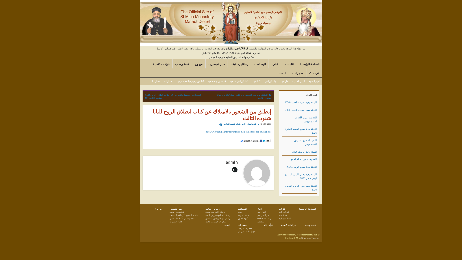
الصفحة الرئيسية (309, 64)
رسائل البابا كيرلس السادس (217, 218)
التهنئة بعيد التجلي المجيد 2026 (301, 110)
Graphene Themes (310, 238)
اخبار (276, 64)
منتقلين (260, 221)
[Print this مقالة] (220, 124)
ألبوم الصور (243, 218)
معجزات (298, 73)
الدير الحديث (298, 81)
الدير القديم (314, 81)
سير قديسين (217, 64)
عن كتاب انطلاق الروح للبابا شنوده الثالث (242, 123)
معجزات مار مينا (245, 228)
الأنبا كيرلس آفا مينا (239, 81)
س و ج (199, 64)
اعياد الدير (261, 212)
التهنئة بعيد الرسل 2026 (304, 151)
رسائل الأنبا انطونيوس (215, 212)
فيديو (240, 212)
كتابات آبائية (284, 212)
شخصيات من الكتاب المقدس (182, 218)
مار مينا (284, 81)
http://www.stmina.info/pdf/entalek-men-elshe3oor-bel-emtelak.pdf (238, 131)
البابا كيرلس (271, 81)
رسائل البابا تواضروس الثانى (217, 215)
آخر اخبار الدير (263, 215)
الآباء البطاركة (175, 221)
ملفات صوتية (243, 215)
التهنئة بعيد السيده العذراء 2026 (301, 102)
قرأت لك (314, 73)
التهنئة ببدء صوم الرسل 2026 (302, 167)
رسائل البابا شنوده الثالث (216, 221)
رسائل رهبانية (240, 64)
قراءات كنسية (161, 64)
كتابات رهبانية (285, 218)
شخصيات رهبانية (176, 212)
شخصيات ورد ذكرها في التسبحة (183, 215)
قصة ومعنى (182, 64)
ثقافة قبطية (284, 215)
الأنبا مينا (257, 81)
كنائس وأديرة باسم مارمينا (190, 81)
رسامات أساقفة (264, 218)
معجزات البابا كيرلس (247, 231)
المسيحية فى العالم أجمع (304, 159)
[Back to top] (8, 251)
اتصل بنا (156, 81)
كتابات (290, 64)
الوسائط (261, 64)
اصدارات (168, 81)
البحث (282, 73)
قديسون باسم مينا (217, 81)
